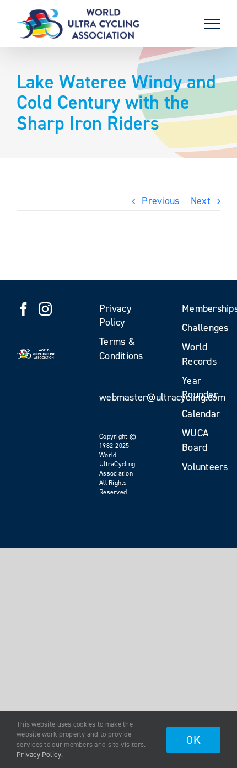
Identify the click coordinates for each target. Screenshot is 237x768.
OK (193, 740)
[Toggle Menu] (212, 24)
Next (201, 200)
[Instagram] (45, 309)
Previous (160, 200)
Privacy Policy (39, 754)
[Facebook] (24, 309)
